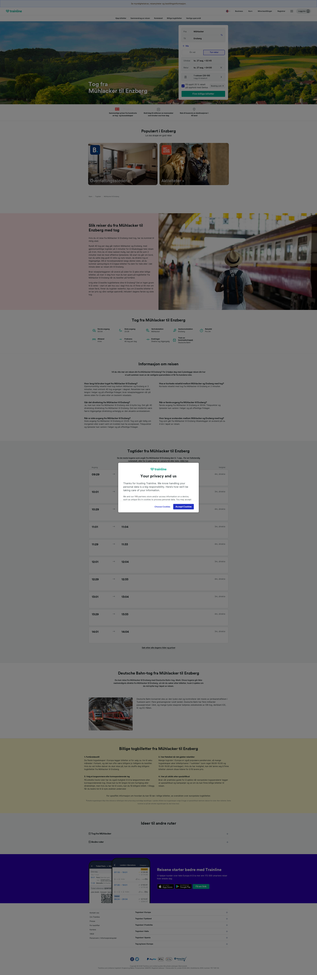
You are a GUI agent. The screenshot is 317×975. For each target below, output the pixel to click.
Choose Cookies (162, 506)
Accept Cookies (183, 507)
